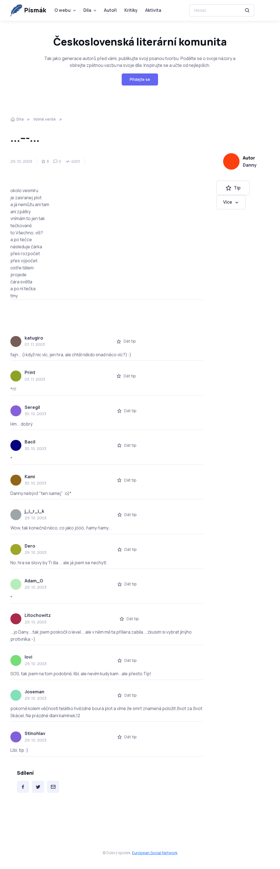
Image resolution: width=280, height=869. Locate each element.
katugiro (34, 338)
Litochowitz (38, 615)
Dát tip (130, 341)
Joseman (34, 692)
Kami (30, 477)
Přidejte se (140, 79)
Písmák (35, 10)
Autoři (110, 10)
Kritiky (131, 10)
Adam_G (34, 581)
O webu (62, 10)
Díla (87, 10)
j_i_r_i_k (34, 511)
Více (227, 202)
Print (30, 372)
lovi (28, 657)
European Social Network (154, 852)
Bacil (30, 442)
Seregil (32, 407)
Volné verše (44, 119)
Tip (237, 188)
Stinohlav (35, 733)
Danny (249, 165)
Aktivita (153, 10)
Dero (30, 546)
